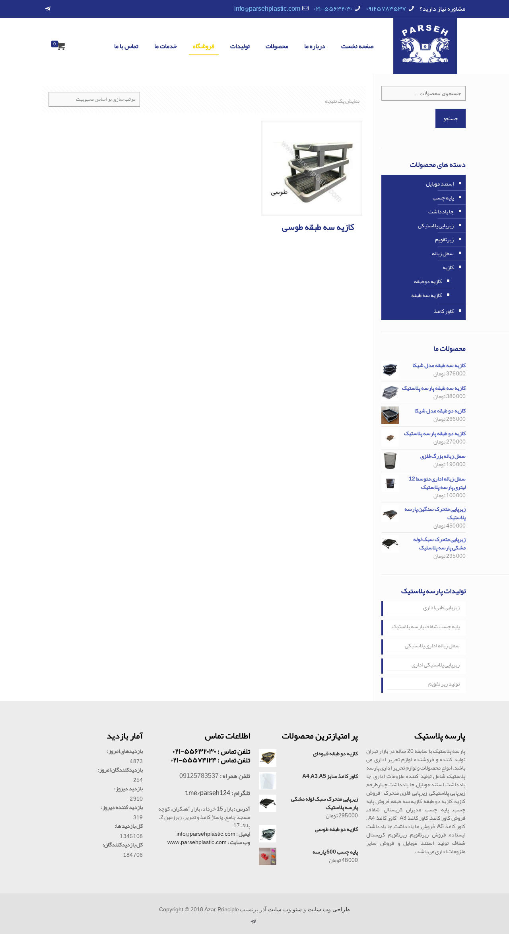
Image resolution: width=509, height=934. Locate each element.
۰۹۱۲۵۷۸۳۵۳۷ (386, 8)
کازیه (448, 267)
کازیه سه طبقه (426, 295)
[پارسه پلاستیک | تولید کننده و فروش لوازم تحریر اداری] (425, 46)
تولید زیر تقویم (444, 684)
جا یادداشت (441, 211)
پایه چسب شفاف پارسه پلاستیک (426, 627)
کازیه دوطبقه (428, 281)
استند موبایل (440, 183)
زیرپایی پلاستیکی (436, 225)
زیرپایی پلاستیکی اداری (436, 665)
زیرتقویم (444, 239)
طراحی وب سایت (329, 910)
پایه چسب (443, 197)
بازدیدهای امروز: (125, 751)
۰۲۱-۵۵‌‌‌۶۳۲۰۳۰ (333, 8)
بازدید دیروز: (128, 788)
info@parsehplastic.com (267, 8)
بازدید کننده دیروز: (122, 807)
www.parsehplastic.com (197, 842)
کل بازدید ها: (129, 826)
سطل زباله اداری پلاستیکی (432, 646)
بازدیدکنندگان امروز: (120, 770)
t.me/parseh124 (207, 793)
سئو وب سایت (285, 910)
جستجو (450, 118)
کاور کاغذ (444, 311)
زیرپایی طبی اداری (441, 608)
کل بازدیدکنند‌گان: (123, 844)
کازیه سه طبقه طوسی (318, 227)
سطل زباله (443, 253)
